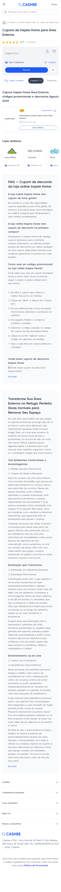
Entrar (54, 5)
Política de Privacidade (36, 865)
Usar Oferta (37, 128)
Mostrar (26, 70)
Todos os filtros (16, 81)
